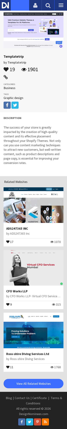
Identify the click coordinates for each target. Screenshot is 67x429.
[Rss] (45, 421)
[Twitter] (29, 421)
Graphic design (13, 98)
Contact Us (22, 398)
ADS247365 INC (17, 228)
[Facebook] (21, 421)
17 (11, 241)
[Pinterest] (37, 421)
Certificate (39, 398)
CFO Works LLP (17, 291)
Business (9, 88)
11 (11, 367)
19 (12, 67)
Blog (9, 398)
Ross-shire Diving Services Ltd (27, 354)
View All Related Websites (33, 384)
